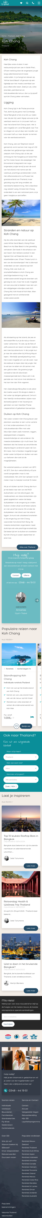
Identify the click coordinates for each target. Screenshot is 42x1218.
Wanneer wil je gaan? (15, 774)
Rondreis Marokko (29, 1183)
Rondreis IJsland (28, 1173)
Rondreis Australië (29, 1196)
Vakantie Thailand (9, 1212)
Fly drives (5, 1122)
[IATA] (34, 1037)
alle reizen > (7, 639)
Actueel (25, 1109)
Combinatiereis (8, 1128)
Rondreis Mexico (28, 1177)
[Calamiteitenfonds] (17, 1037)
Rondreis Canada (29, 1164)
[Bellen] (33, 3)
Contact (16, 575)
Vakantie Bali (7, 1216)
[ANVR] (8, 1037)
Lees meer (31, 866)
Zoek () (10, 786)
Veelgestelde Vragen (30, 1112)
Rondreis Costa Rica (30, 1180)
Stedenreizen (7, 1125)
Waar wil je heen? (14, 751)
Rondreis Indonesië (30, 1157)
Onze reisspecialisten (10, 1151)
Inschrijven (8, 1024)
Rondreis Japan (28, 1154)
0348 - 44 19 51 (27, 582)
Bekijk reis (26, 726)
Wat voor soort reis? (15, 763)
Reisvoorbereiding (29, 1115)
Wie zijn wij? (7, 1141)
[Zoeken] (27, 3)
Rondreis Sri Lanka (29, 1186)
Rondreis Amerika (29, 1160)
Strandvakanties (8, 1118)
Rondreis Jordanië (29, 1193)
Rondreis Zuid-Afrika (30, 1151)
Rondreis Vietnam (29, 1167)
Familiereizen (7, 1115)
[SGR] (25, 1037)
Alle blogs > (7, 802)
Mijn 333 (25, 1118)
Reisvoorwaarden (9, 1154)
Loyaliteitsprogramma (31, 1122)
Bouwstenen (7, 1112)
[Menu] (39, 3)
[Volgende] (37, 600)
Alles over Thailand (27, 547)
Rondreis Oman (28, 1189)
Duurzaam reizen (9, 1157)
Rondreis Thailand (29, 1148)
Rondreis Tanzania (29, 1170)
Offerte (26, 575)
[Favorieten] (21, 3)
